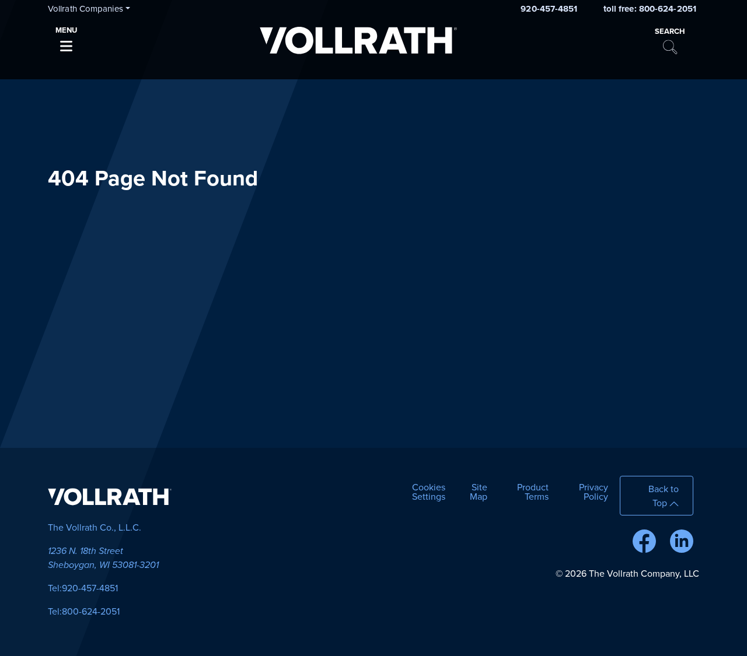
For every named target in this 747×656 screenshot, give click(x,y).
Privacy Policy (593, 492)
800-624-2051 (91, 612)
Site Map (478, 492)
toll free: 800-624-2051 (649, 8)
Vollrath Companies (85, 8)
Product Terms (533, 492)
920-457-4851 (549, 8)
